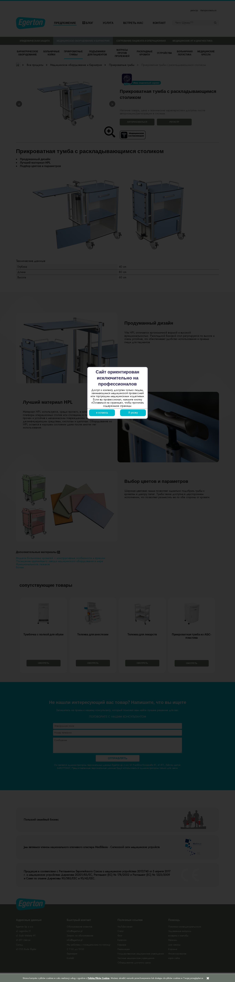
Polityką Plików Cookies (98, 978)
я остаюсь (102, 413)
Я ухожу (133, 413)
